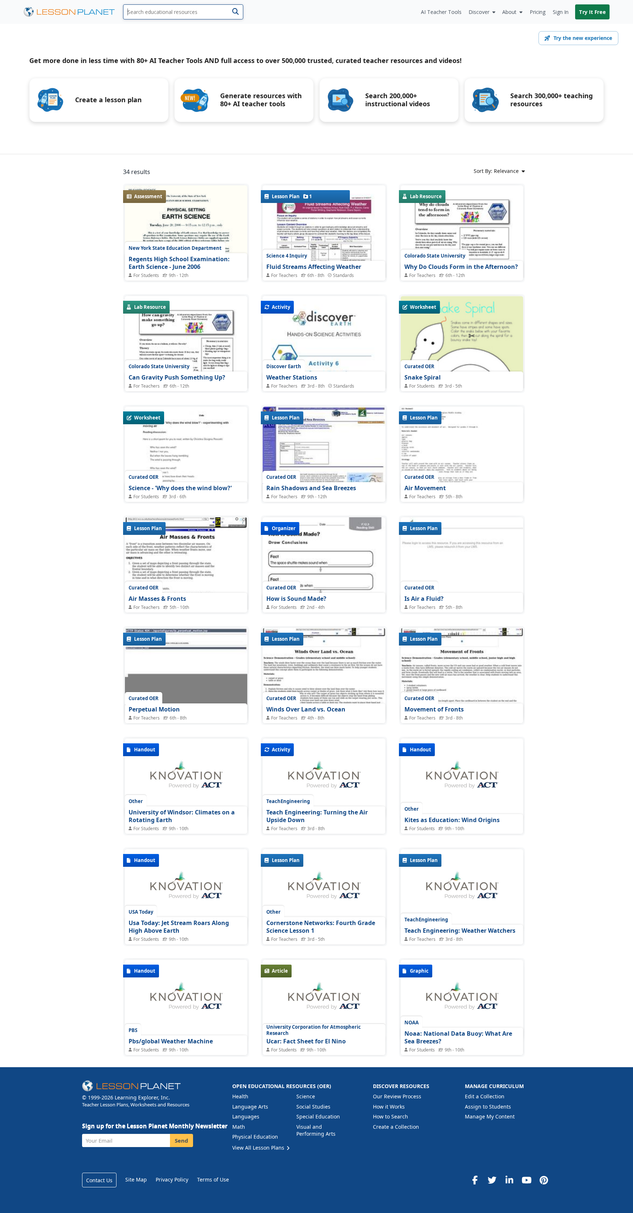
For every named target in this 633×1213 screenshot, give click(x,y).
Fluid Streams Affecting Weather (313, 267)
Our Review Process (397, 1096)
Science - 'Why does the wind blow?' (180, 488)
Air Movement (425, 488)
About (509, 11)
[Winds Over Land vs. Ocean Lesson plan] (324, 674)
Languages (245, 1116)
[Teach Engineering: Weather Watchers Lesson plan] (462, 889)
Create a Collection (396, 1126)
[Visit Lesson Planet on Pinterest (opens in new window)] (543, 1180)
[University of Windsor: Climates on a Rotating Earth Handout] (186, 778)
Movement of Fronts (434, 709)
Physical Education (255, 1136)
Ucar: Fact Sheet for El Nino (306, 1041)
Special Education (318, 1116)
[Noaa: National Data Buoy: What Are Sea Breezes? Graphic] (462, 1000)
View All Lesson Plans (259, 1147)
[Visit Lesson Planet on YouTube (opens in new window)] (526, 1180)
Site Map (136, 1179)
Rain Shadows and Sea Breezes (311, 488)
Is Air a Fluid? (424, 599)
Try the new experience (583, 37)
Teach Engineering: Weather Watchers (459, 931)
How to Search (390, 1116)
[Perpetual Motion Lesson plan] (186, 674)
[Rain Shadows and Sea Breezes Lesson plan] (324, 452)
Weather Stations (291, 377)
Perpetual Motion (154, 709)
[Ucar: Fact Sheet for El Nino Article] (324, 1000)
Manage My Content (490, 1116)
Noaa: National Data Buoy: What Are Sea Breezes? (458, 1037)
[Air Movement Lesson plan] (462, 452)
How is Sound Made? (296, 599)
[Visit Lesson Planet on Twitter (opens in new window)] (492, 1180)
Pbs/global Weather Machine (171, 1041)
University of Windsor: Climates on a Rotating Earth (182, 816)
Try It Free (592, 11)
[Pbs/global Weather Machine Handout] (186, 1000)
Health (240, 1096)
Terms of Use (213, 1179)
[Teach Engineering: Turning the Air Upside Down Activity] (324, 778)
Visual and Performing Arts (316, 1130)
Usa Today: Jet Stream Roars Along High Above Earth (179, 927)
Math (238, 1126)
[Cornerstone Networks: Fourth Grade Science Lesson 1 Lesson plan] (324, 889)
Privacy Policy (172, 1179)
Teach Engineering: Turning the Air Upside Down (317, 816)
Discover (479, 11)
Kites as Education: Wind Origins (452, 820)
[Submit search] (235, 11)
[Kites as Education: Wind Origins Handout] (462, 778)
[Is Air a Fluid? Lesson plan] (462, 563)
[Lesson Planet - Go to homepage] (73, 12)
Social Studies (313, 1106)
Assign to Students (488, 1106)
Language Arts (250, 1106)
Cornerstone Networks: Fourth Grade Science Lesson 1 (320, 927)
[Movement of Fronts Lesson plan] (462, 674)
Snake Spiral (422, 377)
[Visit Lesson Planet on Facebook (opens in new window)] (474, 1180)
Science (305, 1096)
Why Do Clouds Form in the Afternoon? (461, 267)
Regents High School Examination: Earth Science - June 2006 (179, 263)
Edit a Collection (484, 1096)
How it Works (389, 1106)
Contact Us (99, 1180)
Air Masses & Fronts (157, 599)
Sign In (561, 11)
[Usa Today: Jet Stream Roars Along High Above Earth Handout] (186, 889)
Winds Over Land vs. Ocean (305, 709)
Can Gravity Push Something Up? (177, 377)
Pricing (537, 11)
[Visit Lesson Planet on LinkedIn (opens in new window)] (509, 1180)
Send (181, 1140)
